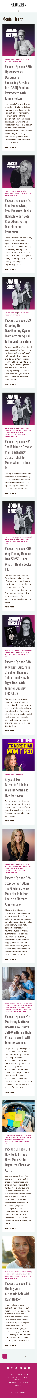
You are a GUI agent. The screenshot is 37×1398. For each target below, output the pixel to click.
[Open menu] (18, 10)
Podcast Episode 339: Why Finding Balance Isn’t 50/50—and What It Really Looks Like (18, 559)
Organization (19, 1140)
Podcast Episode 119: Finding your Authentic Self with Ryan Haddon (18, 1291)
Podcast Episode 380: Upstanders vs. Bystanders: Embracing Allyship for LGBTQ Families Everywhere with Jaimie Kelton (18, 82)
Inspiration (9, 1274)
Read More (10, 147)
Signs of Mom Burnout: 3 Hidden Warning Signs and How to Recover (16, 787)
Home (11, 1374)
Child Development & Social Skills (18, 1003)
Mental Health (11, 59)
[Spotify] (16, 1368)
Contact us (18, 1385)
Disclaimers (18, 1380)
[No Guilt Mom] (18, 5)
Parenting (17, 61)
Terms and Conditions (18, 1382)
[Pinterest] (29, 1368)
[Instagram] (12, 1368)
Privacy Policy (22, 1374)
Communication (11, 1136)
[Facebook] (8, 1368)
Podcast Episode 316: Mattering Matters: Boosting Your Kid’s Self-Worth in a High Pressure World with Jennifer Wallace (18, 1029)
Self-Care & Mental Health (16, 1011)
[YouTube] (25, 1368)
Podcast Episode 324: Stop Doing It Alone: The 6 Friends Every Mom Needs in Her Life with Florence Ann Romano (18, 891)
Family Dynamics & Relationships (18, 537)
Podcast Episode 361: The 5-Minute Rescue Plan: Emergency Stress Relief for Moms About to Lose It (18, 454)
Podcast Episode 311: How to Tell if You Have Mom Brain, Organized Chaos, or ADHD (18, 1159)
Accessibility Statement (18, 1377)
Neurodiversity (12, 1138)
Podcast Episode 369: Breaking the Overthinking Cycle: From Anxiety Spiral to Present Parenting (18, 330)
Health (7, 191)
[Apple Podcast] (21, 1368)
